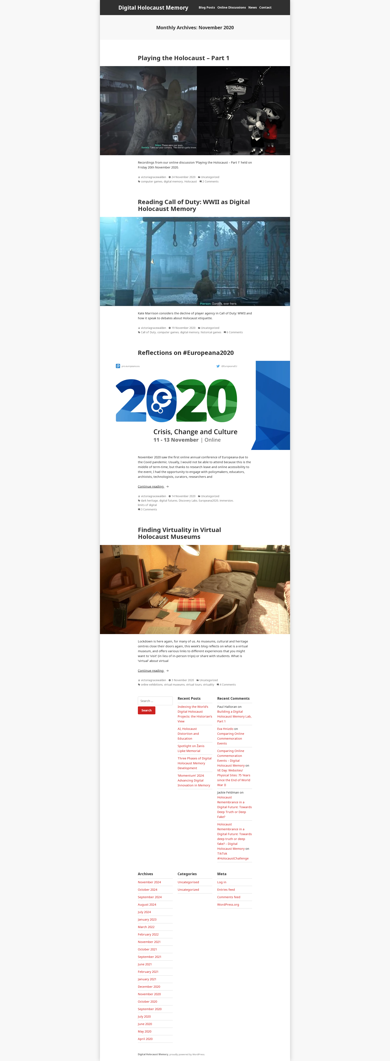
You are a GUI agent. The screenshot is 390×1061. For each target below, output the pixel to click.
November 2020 (149, 994)
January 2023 (147, 919)
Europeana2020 (208, 500)
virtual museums (174, 684)
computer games (151, 181)
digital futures (168, 500)
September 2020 (149, 1009)
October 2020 (147, 1001)
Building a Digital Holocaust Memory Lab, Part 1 (234, 716)
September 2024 (149, 897)
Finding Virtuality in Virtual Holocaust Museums (179, 533)
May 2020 (144, 1031)
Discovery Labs (188, 500)
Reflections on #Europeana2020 (186, 352)
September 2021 (149, 957)
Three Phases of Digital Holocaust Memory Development (195, 763)
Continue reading (164, 486)
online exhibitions (152, 684)
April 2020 (145, 1039)
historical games (211, 332)
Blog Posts (207, 7)
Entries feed (226, 890)
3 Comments (149, 509)
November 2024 (149, 882)
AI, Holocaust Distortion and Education (188, 734)
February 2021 (148, 972)
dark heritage (149, 500)
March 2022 (146, 927)
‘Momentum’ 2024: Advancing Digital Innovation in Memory (194, 780)
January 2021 (147, 979)
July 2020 (144, 1016)
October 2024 (147, 890)
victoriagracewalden (153, 177)
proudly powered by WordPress (186, 1054)
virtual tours (194, 684)
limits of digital (147, 505)
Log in (221, 882)
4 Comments (228, 685)
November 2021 (149, 942)
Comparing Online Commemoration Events (230, 738)
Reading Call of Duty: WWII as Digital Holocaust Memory (194, 205)
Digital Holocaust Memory (153, 7)
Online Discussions (231, 7)
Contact (265, 7)
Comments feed (228, 897)
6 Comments (235, 332)
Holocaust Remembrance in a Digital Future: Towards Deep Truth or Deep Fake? (234, 807)
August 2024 (147, 904)
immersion (226, 500)
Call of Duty (148, 332)
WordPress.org (228, 904)
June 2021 (145, 964)
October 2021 (147, 949)
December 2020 (149, 987)
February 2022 (148, 934)
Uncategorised (188, 882)
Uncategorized (210, 177)
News (252, 7)
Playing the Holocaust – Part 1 (183, 58)
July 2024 (144, 912)
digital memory (173, 181)
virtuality (208, 684)
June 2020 (145, 1024)
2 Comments (210, 181)
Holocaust (190, 181)
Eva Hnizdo (225, 729)
